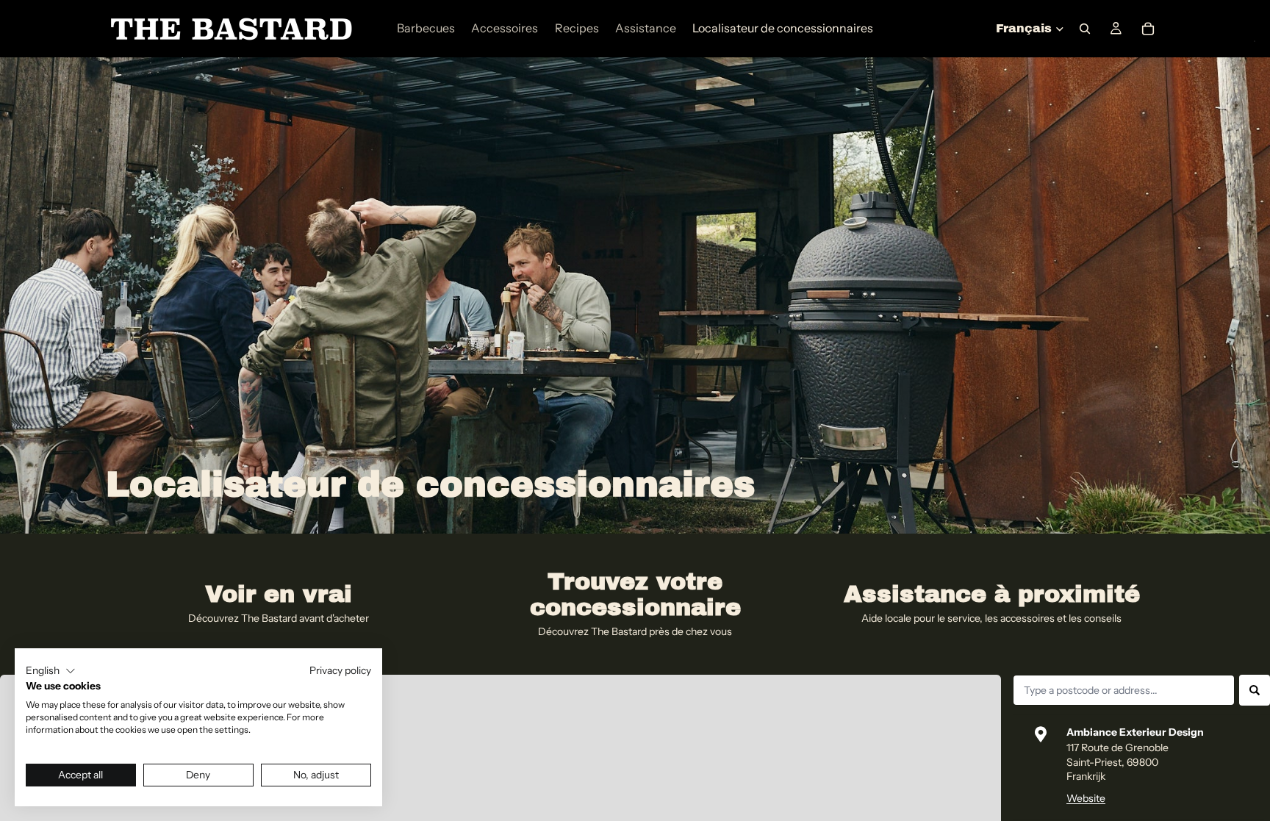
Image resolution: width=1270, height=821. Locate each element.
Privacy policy (340, 670)
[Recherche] (1085, 28)
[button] (51, 671)
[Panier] (1148, 28)
